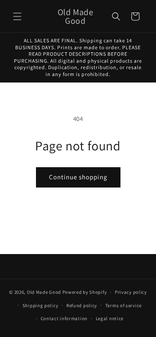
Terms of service (123, 305)
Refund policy (81, 305)
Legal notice (110, 318)
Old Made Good (44, 292)
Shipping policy (40, 305)
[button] (17, 16)
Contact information (64, 318)
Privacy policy (131, 292)
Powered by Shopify (84, 292)
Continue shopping (78, 177)
